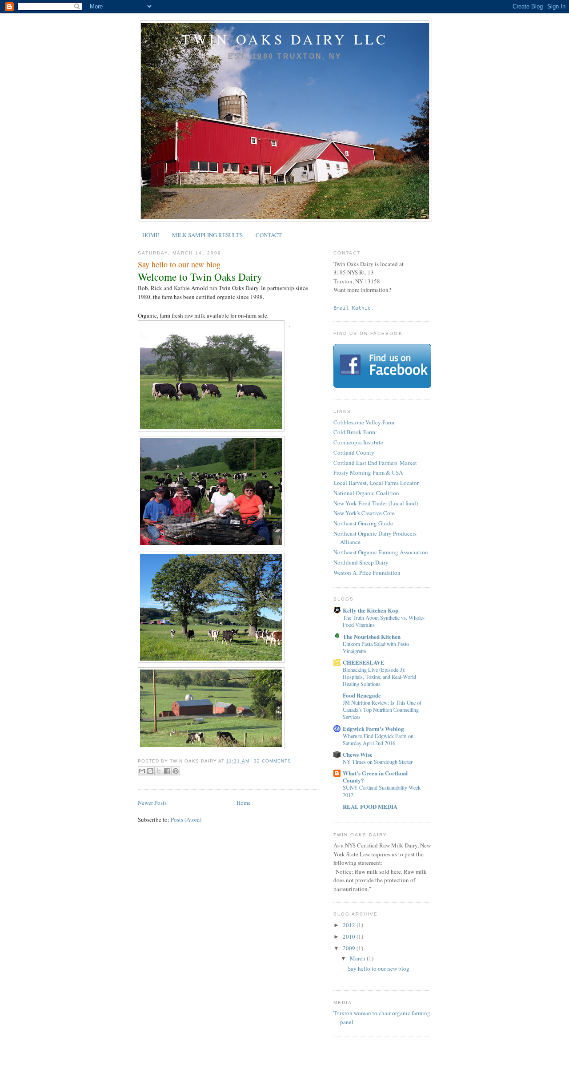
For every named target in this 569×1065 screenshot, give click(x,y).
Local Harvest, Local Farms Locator (376, 483)
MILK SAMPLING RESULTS (207, 235)
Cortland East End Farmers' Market (375, 463)
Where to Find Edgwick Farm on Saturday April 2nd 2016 (378, 739)
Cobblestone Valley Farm (363, 422)
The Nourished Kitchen (372, 636)
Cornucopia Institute (358, 442)
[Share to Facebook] (167, 770)
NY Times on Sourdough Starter (378, 761)
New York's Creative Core (364, 513)
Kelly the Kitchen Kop (370, 610)
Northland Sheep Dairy (361, 562)
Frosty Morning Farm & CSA (368, 472)
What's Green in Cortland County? (375, 776)
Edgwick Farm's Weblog (373, 728)
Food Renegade (362, 695)
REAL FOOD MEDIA (370, 806)
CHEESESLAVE (364, 662)
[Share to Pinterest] (175, 770)
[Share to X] (158, 770)
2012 (350, 925)
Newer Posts (152, 803)
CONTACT (269, 235)
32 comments (272, 760)
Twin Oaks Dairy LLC (285, 39)
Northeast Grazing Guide (363, 523)
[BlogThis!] (150, 770)
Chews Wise (358, 754)
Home (243, 803)
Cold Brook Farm (354, 432)
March (358, 958)
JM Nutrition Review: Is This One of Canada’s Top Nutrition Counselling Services (382, 709)
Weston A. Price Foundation (367, 573)
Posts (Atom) (186, 819)
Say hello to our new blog (179, 264)
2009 (350, 948)
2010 (350, 936)
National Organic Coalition (366, 493)
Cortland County (353, 452)
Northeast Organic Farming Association (380, 552)
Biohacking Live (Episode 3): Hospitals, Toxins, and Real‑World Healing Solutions (379, 676)
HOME (150, 235)
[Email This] (141, 770)
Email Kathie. (353, 308)
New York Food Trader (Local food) (375, 503)
